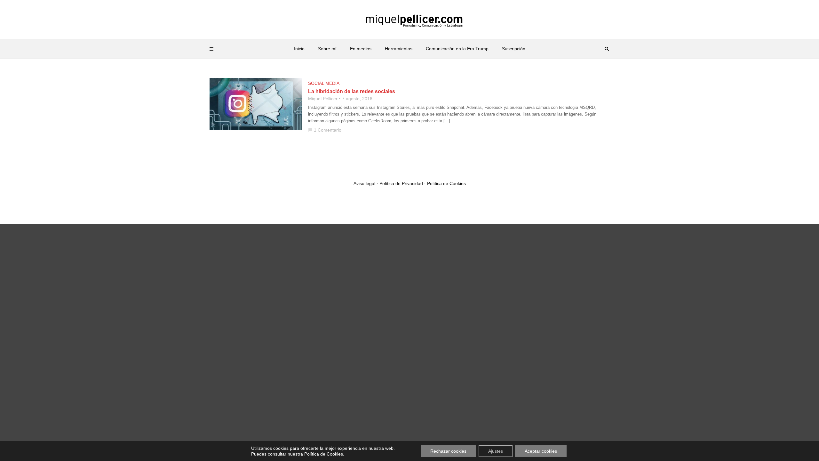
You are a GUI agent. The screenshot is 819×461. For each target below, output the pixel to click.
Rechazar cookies (448, 451)
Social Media (323, 83)
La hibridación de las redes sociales (351, 91)
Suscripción (513, 48)
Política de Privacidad (401, 183)
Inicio (299, 48)
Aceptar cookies (541, 451)
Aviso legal (364, 183)
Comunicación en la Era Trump (457, 48)
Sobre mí (327, 48)
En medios (360, 48)
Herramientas (398, 48)
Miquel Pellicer (323, 98)
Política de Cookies (446, 183)
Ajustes (495, 451)
